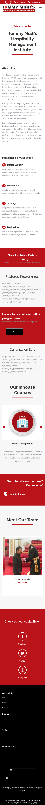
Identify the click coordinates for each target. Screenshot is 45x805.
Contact (5, 708)
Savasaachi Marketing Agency (27, 803)
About (4, 698)
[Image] (22, 422)
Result (4, 703)
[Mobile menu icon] (40, 8)
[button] (4, 427)
